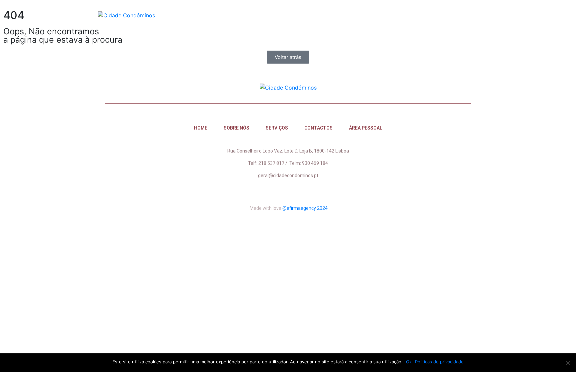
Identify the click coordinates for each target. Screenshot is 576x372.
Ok (409, 361)
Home (280, 15)
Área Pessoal (454, 15)
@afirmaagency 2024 (305, 208)
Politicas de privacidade (439, 361)
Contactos (405, 15)
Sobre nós (318, 15)
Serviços (361, 15)
